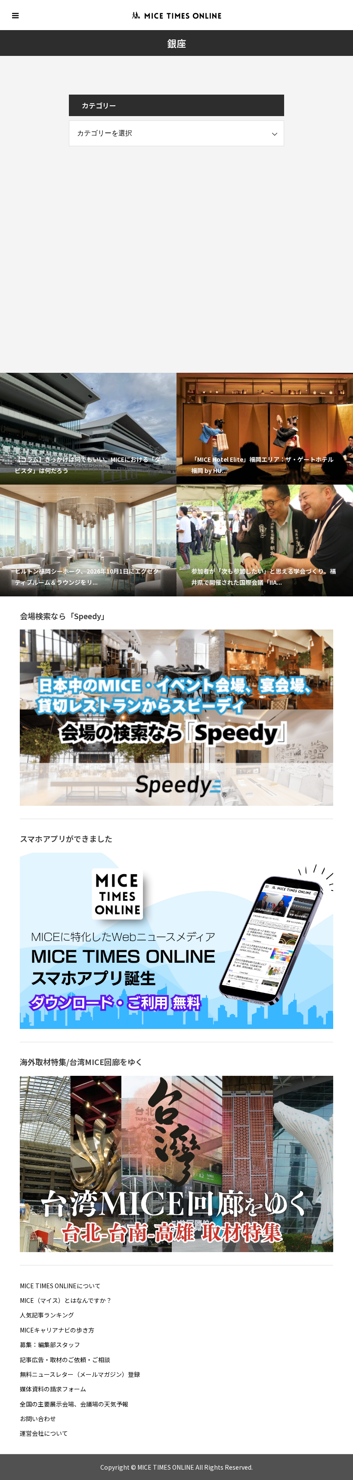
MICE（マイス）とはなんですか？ (66, 1300)
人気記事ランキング (47, 1315)
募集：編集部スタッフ (50, 1344)
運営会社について (44, 1433)
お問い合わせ (38, 1418)
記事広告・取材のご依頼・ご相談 (65, 1359)
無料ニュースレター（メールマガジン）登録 (80, 1374)
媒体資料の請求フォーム (53, 1389)
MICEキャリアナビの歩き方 (57, 1330)
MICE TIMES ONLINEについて (60, 1285)
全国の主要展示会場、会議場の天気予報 (74, 1404)
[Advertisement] (133, 213)
